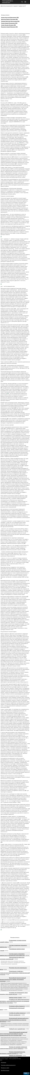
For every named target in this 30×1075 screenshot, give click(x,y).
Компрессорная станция (15, 997)
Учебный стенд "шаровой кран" (17, 1028)
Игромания (3, 1062)
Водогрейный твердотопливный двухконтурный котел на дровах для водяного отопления (13, 979)
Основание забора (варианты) (17, 1006)
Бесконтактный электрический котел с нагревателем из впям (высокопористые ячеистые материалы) (14, 1020)
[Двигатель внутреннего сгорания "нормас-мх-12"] (1, 929)
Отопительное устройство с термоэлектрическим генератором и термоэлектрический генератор (15, 973)
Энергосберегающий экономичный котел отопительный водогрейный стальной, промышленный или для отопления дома (13, 1034)
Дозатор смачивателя (14, 1015)
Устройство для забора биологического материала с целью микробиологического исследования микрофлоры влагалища (14, 1001)
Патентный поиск (6, 2)
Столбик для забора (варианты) (17, 1013)
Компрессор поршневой (15, 1055)
